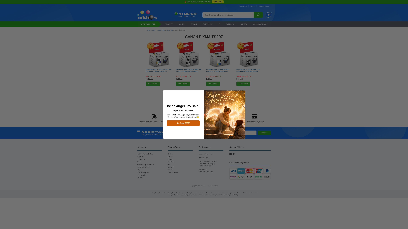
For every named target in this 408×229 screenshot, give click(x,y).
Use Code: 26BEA (183, 123)
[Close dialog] (243, 93)
